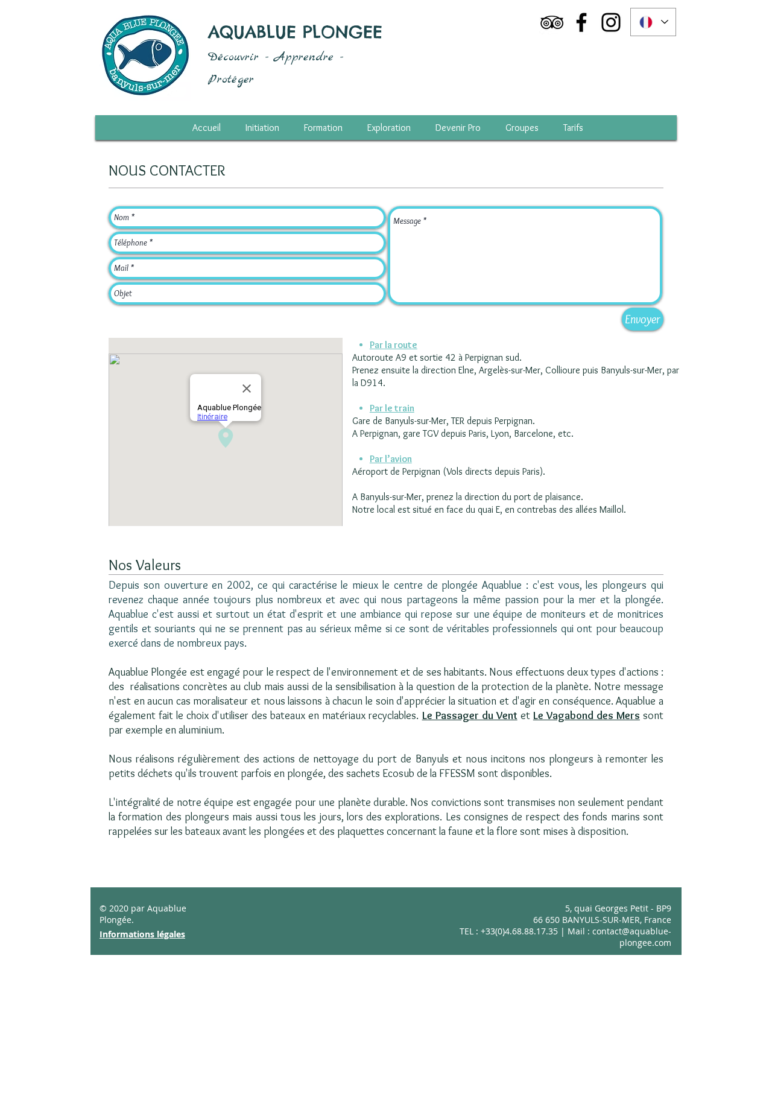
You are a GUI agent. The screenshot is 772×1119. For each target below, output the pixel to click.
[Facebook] (581, 22)
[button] (573, 127)
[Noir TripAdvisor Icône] (552, 22)
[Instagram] (611, 22)
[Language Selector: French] (653, 22)
